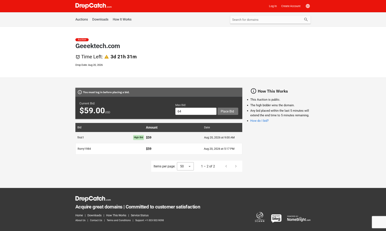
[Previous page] (226, 166)
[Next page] (236, 166)
